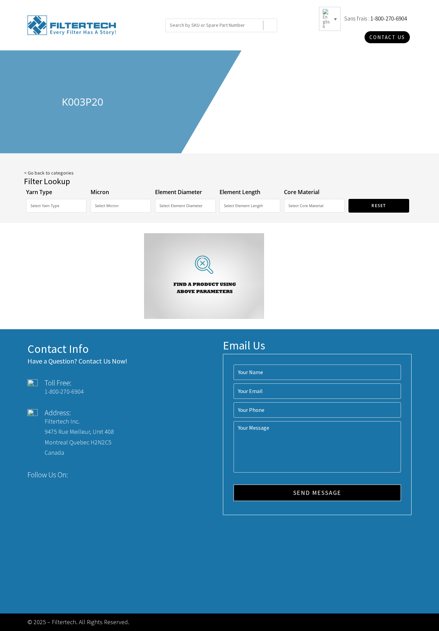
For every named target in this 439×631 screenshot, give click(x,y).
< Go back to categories (49, 173)
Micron (100, 192)
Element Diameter (178, 192)
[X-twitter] (90, 474)
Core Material (301, 192)
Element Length (240, 192)
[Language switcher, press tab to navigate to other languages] (330, 19)
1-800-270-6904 (388, 18)
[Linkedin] (103, 474)
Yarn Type (39, 192)
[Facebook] (77, 474)
